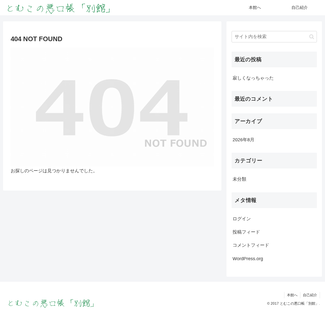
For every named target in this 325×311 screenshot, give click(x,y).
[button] (311, 37)
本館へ (292, 295)
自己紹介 (310, 295)
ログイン (242, 218)
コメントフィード (251, 245)
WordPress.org (248, 258)
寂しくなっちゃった (253, 78)
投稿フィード (246, 232)
